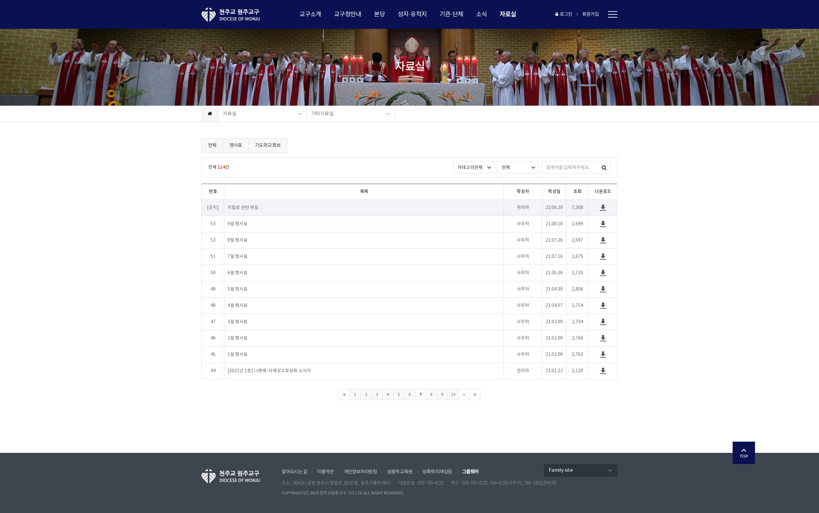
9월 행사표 (237, 224)
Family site (561, 470)
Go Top (744, 453)
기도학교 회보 (268, 145)
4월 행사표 (237, 305)
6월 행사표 (237, 273)
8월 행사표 (237, 240)
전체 (212, 145)
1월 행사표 (237, 354)
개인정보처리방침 (360, 472)
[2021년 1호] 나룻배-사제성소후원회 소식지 (269, 370)
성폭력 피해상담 (437, 472)
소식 (481, 14)
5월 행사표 (237, 289)
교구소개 (310, 14)
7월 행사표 (237, 256)
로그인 (566, 14)
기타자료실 (322, 113)
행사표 (235, 145)
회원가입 (590, 14)
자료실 (508, 14)
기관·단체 (451, 14)
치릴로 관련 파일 (242, 207)
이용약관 (325, 472)
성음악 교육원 (399, 472)
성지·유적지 (412, 14)
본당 (379, 14)
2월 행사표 (237, 338)
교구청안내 (347, 14)
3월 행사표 (237, 322)
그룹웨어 (470, 472)
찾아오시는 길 (294, 472)
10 (453, 395)
